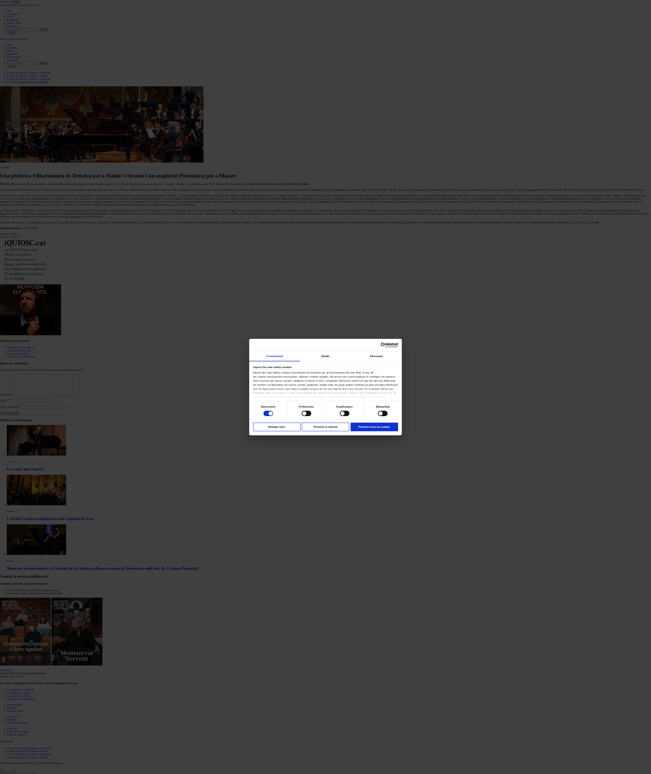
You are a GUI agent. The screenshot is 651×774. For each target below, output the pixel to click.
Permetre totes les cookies (374, 427)
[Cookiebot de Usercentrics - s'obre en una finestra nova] (383, 345)
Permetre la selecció (326, 427)
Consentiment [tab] (274, 356)
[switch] (306, 413)
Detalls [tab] (325, 356)
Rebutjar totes (276, 427)
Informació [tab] (376, 356)
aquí (320, 397)
